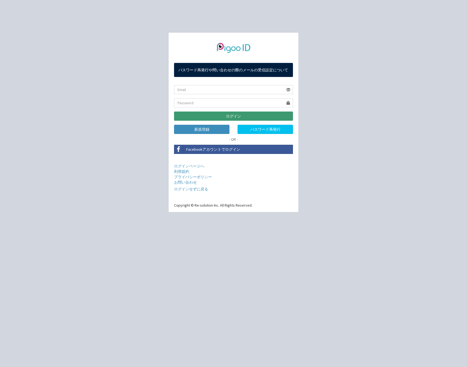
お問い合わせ (185, 182)
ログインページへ (189, 166)
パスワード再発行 (265, 129)
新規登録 (201, 129)
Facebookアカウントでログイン (213, 149)
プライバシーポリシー (193, 176)
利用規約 (181, 171)
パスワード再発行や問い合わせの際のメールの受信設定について (233, 70)
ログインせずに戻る (191, 189)
